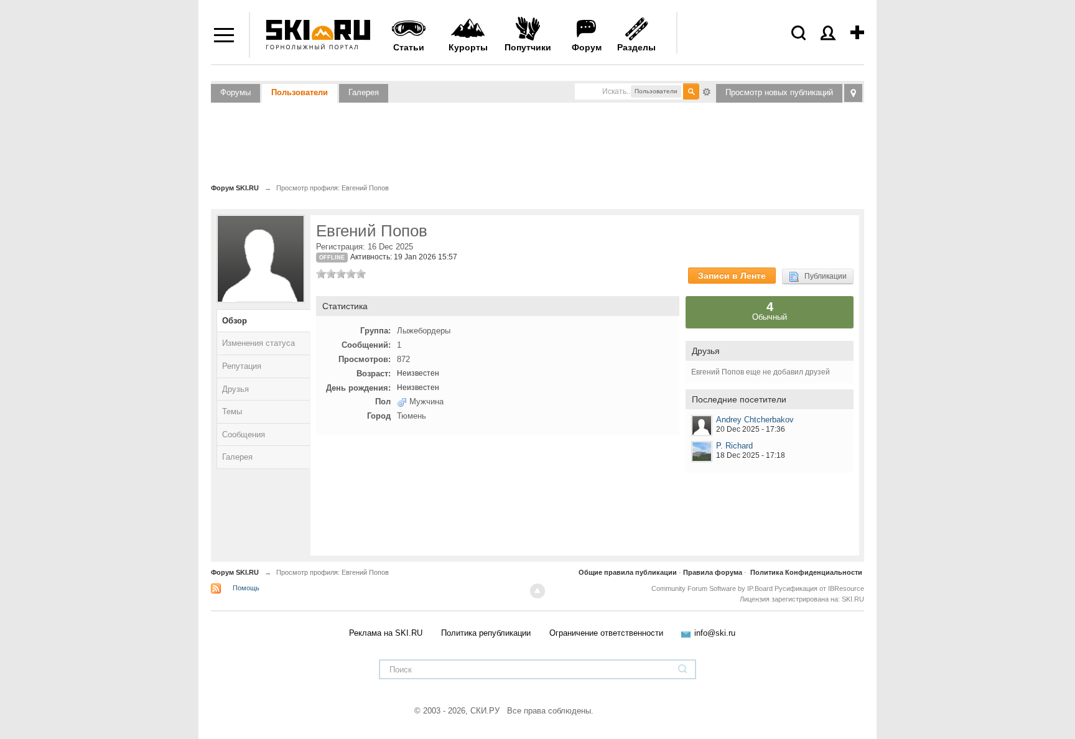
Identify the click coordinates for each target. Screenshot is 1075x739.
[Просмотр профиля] (701, 425)
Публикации (823, 276)
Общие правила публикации (628, 572)
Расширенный (707, 91)
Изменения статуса (258, 343)
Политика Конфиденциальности (806, 572)
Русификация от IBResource (818, 588)
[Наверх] (537, 590)
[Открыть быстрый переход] (853, 93)
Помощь (246, 588)
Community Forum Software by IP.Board (712, 588)
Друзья (235, 389)
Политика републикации (486, 633)
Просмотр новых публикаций (779, 92)
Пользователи (299, 92)
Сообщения (243, 434)
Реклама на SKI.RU (385, 633)
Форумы (235, 92)
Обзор (234, 320)
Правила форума (712, 572)
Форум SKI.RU (235, 572)
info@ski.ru (714, 633)
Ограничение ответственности (606, 633)
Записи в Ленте (732, 276)
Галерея (363, 92)
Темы (232, 411)
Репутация (241, 366)
